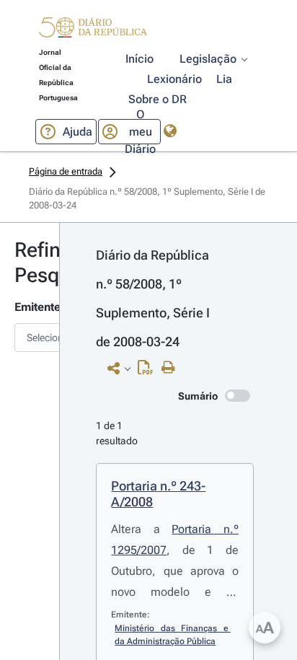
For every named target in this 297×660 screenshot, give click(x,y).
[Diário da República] (93, 30)
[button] (93, 29)
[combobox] (29, 337)
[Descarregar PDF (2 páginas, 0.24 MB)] (149, 371)
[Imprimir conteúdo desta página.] (171, 368)
